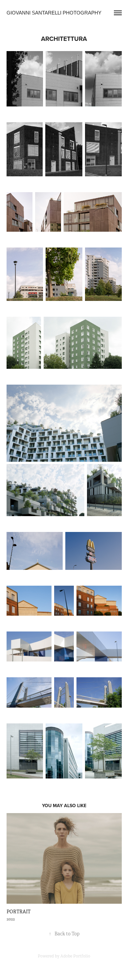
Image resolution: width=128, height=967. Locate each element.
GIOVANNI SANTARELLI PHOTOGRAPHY (54, 12)
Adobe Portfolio (75, 956)
